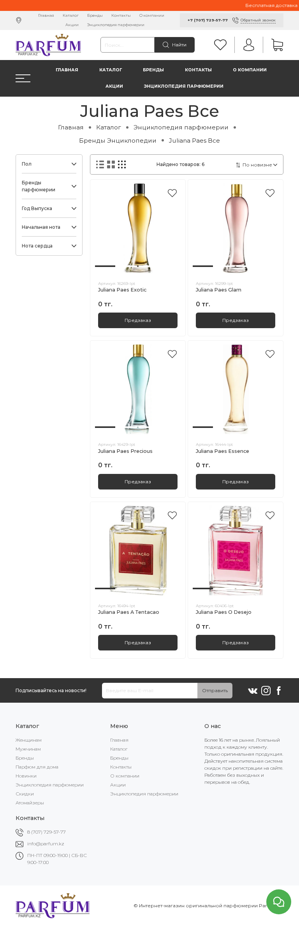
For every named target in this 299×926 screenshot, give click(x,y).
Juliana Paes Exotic (122, 290)
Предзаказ (138, 320)
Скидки (25, 794)
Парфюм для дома (37, 767)
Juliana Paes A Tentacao (128, 612)
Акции (72, 25)
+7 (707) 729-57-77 (208, 20)
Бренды (95, 15)
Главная (46, 15)
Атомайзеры (30, 803)
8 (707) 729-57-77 (46, 832)
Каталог (71, 15)
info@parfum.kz (45, 843)
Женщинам (29, 740)
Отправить (215, 690)
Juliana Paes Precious (125, 451)
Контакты (121, 15)
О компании (151, 15)
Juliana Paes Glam (218, 290)
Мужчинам (28, 749)
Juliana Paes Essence (222, 451)
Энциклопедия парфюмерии (115, 25)
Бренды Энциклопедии (118, 140)
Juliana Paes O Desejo (224, 612)
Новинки (26, 776)
